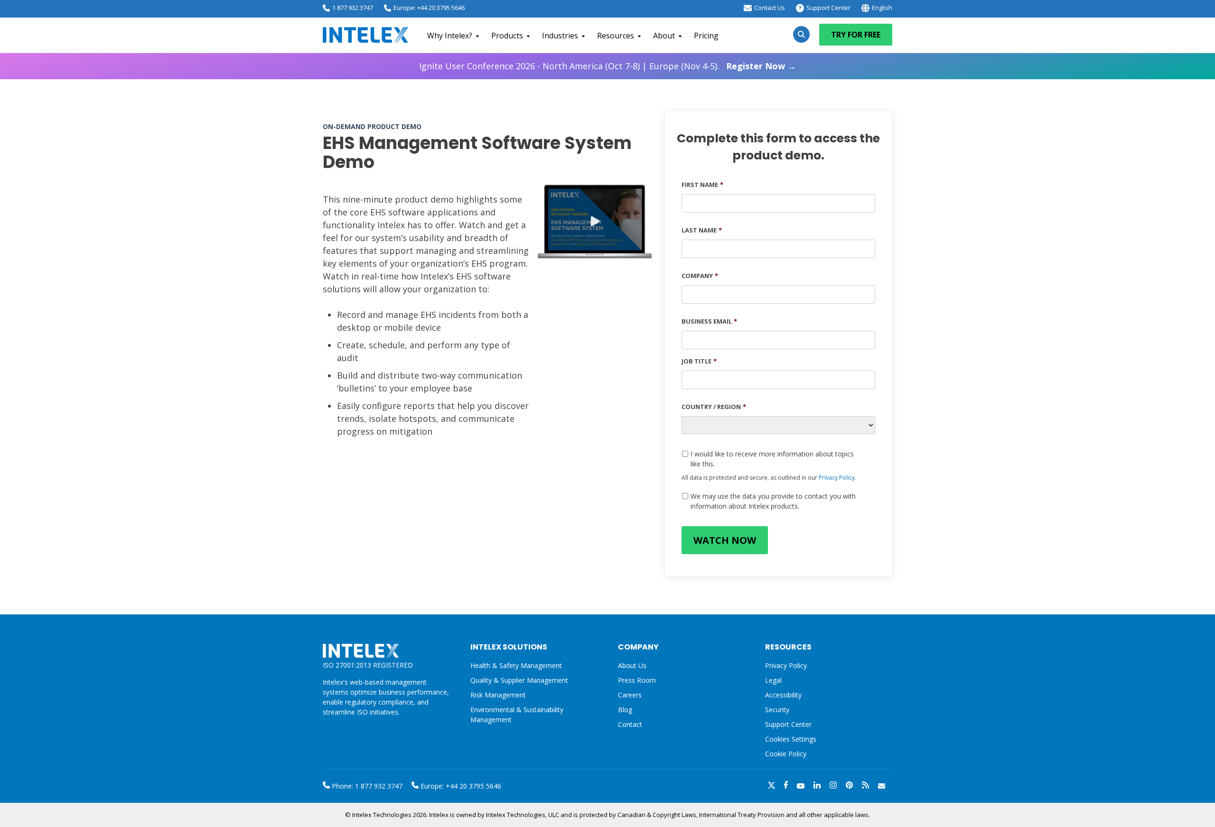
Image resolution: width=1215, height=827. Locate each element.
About (664, 35)
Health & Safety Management (516, 665)
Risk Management (498, 694)
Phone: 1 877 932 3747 (366, 785)
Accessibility (783, 694)
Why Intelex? (449, 35)
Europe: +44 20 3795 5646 (429, 7)
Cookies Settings (790, 739)
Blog (625, 709)
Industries (560, 35)
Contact (630, 724)
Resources (615, 35)
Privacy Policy (837, 478)
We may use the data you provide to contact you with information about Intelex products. (773, 501)
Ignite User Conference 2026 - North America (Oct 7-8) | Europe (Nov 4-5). (607, 66)
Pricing (706, 35)
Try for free (855, 34)
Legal (773, 680)
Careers (630, 694)
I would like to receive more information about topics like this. (772, 458)
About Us (632, 665)
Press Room (637, 680)
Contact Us (769, 7)
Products (507, 35)
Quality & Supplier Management (519, 680)
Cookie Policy (785, 753)
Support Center (828, 7)
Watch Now (724, 540)
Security (777, 709)
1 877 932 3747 (352, 7)
